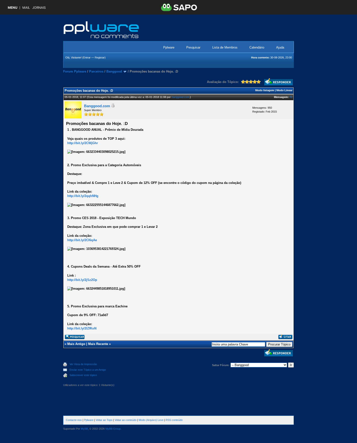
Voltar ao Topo (104, 419)
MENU (12, 7)
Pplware (168, 47)
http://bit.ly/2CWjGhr (82, 143)
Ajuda (280, 47)
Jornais (39, 7)
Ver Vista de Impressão (83, 364)
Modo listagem (264, 90)
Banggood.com (180, 97)
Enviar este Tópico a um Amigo (87, 369)
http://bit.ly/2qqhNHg (82, 196)
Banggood (114, 71)
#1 (290, 97)
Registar (100, 57)
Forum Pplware (74, 71)
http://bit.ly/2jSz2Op (82, 280)
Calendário (256, 47)
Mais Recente (98, 344)
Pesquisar (193, 47)
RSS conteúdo (174, 419)
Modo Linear (284, 90)
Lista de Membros (225, 47)
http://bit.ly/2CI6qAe (82, 240)
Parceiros (96, 71)
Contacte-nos (74, 419)
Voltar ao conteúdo (125, 419)
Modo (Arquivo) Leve (151, 419)
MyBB (84, 428)
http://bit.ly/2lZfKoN (81, 328)
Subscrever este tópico (83, 375)
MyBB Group (113, 428)
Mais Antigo (76, 344)
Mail (26, 7)
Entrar (87, 57)
